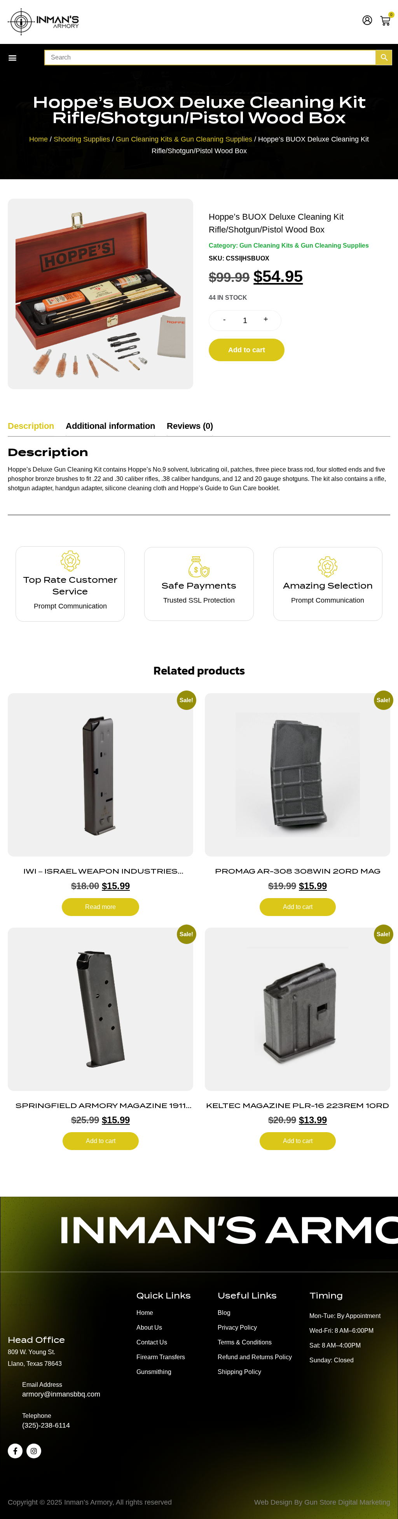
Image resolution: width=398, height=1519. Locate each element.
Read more (100, 907)
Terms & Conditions (245, 1342)
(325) (30, 1425)
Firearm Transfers (160, 1357)
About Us (149, 1327)
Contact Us (151, 1342)
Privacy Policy (237, 1327)
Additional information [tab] (110, 426)
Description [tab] (31, 426)
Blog (224, 1312)
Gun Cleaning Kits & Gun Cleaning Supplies (184, 139)
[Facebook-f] (15, 1451)
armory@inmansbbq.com (61, 1394)
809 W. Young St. (31, 1352)
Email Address (42, 1384)
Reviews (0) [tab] (190, 426)
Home (38, 139)
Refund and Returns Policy (255, 1357)
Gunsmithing (153, 1372)
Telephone (36, 1415)
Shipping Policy (239, 1372)
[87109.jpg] (100, 293)
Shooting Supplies (82, 139)
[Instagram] (33, 1451)
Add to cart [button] (297, 907)
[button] (12, 57)
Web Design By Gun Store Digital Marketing (322, 1502)
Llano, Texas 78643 (35, 1363)
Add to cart (246, 350)
